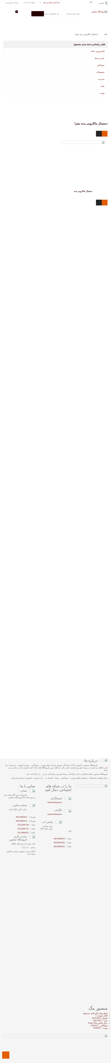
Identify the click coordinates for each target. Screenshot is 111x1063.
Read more (88, 193)
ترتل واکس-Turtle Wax (98, 1023)
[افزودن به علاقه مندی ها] (79, 193)
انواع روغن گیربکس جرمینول (95, 1013)
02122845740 (23, 825)
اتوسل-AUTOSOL (100, 1018)
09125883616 (59, 839)
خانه (106, 34)
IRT (91, 2)
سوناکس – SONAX (99, 1025)
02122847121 (23, 829)
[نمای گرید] (105, 134)
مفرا (102, 86)
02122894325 (23, 833)
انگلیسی (101, 3)
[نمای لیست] (99, 134)
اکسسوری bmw (97, 51)
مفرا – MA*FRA (100, 1021)
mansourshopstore (54, 802)
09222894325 (59, 846)
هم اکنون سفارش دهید (51, 2)
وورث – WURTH (100, 1028)
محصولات (100, 72)
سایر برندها (99, 58)
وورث (102, 93)
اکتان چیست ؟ (102, 1016)
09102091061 (59, 843)
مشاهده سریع (83, 156)
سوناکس (100, 65)
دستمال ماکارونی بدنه (83, 191)
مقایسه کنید (74, 193)
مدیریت (101, 79)
